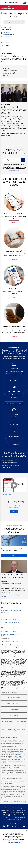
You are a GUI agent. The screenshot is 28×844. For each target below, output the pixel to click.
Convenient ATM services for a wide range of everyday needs (14, 68)
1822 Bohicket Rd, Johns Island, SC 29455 (11, 610)
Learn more (14, 222)
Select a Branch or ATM (7, 8)
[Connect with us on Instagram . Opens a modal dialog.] (8, 826)
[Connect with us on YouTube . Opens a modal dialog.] (24, 826)
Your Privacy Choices (16, 814)
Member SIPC (18, 754)
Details (3, 615)
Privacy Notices (16, 842)
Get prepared (14, 424)
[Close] (26, 831)
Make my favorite (7, 36)
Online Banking (6, 467)
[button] (2, 2)
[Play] (14, 485)
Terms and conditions (14, 170)
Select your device (9, 160)
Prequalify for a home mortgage (10, 462)
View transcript (7, 494)
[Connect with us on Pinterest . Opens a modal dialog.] (16, 826)
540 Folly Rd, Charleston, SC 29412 (10, 622)
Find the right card (14, 380)
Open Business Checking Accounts (10, 465)
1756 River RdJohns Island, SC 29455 (8, 33)
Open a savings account (8, 460)
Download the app (14, 444)
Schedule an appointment (7, 628)
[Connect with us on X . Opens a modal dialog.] (20, 826)
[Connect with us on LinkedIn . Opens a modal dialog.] (12, 826)
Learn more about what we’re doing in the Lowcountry (11, 595)
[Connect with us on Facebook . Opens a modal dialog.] (4, 826)
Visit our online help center (7, 137)
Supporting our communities (12, 22)
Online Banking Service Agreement (9, 737)
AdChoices (4, 814)
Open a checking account (14, 403)
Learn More (14, 511)
